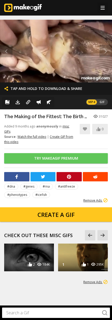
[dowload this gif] (18, 102)
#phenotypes (17, 195)
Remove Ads (93, 200)
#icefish (41, 195)
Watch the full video (31, 136)
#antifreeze (66, 186)
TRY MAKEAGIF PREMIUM (56, 158)
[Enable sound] (49, 102)
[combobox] (56, 313)
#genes (28, 186)
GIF (102, 102)
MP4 (91, 102)
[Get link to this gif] (28, 102)
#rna (46, 186)
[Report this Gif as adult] (38, 102)
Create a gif (56, 214)
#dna (11, 186)
